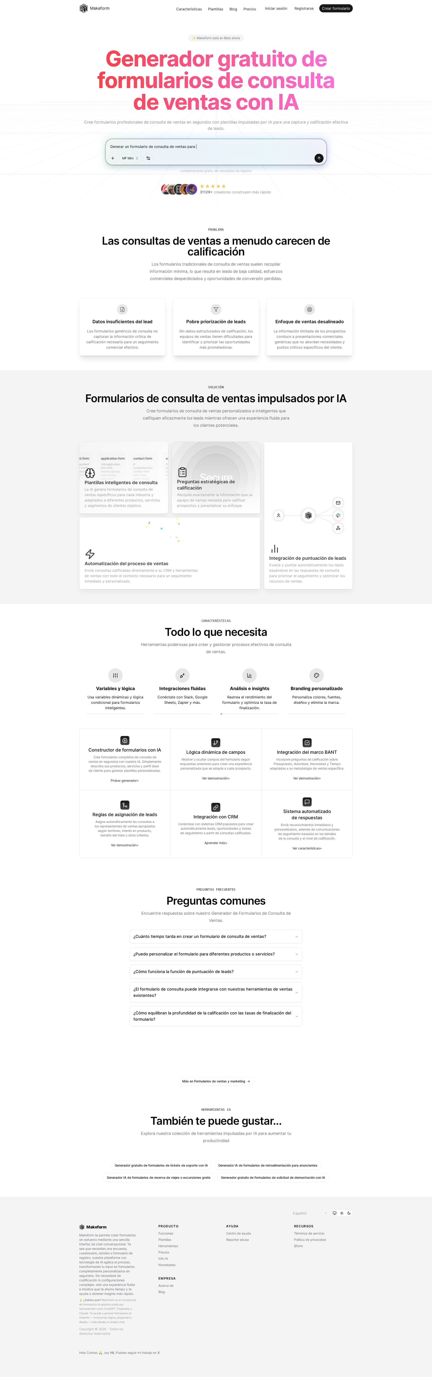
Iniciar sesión (276, 8)
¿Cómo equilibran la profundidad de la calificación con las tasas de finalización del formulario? (212, 1016)
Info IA (163, 1258)
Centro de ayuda (238, 1233)
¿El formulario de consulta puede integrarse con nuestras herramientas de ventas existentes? (212, 992)
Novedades (167, 1265)
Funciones (165, 1233)
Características (189, 9)
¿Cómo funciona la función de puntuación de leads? (183, 971)
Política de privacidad (310, 1240)
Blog (233, 9)
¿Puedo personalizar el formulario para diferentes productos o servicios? (204, 954)
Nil (112, 1352)
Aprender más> (216, 843)
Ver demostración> (216, 778)
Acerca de (165, 1285)
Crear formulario (336, 8)
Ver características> (307, 848)
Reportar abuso (237, 1240)
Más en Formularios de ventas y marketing (216, 1081)
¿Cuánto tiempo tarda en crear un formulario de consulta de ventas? (199, 936)
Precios (249, 9)
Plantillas (215, 9)
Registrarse (304, 8)
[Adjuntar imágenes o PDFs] (113, 158)
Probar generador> (125, 780)
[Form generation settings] (148, 158)
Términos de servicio (309, 1233)
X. (159, 1352)
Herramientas (168, 1246)
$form (298, 1246)
